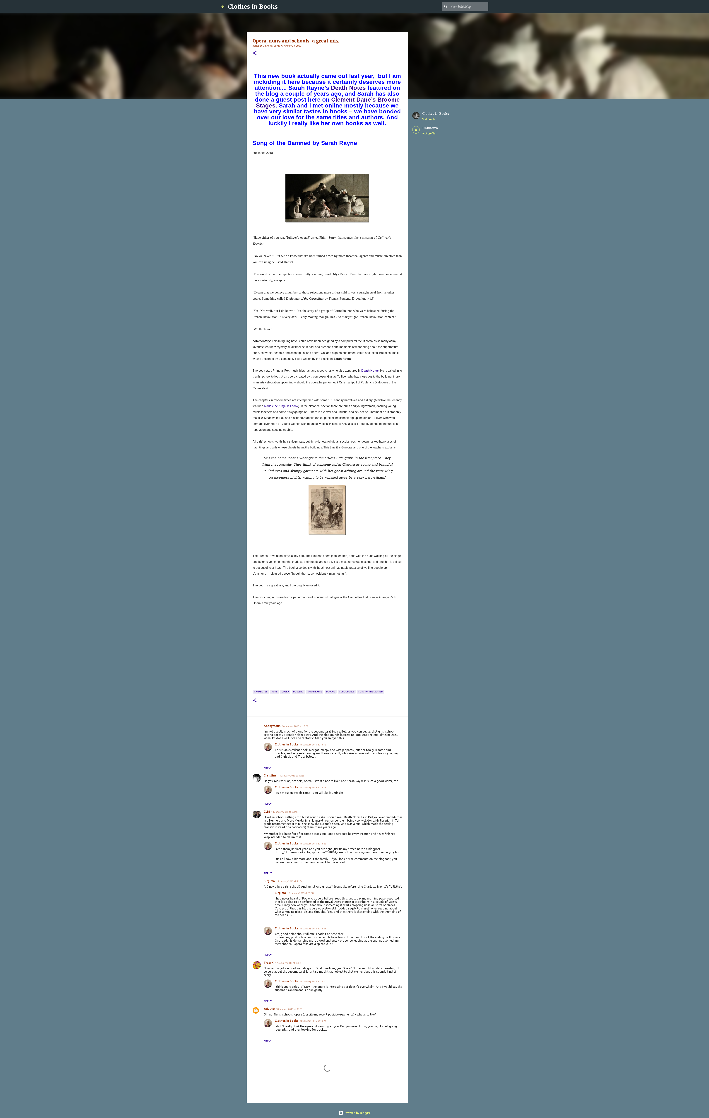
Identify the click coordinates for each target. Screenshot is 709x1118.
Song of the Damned (370, 691)
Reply (268, 767)
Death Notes (348, 87)
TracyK (269, 962)
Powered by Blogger (356, 1112)
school (330, 691)
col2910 (269, 1009)
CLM (267, 811)
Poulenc (298, 691)
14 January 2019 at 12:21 (295, 726)
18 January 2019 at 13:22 (313, 843)
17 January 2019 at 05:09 (288, 963)
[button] (255, 53)
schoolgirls (346, 691)
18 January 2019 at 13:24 (313, 981)
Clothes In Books (253, 6)
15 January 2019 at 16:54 (289, 881)
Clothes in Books (286, 744)
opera (285, 691)
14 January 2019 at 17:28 (291, 775)
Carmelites (260, 691)
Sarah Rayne (315, 691)
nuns (274, 691)
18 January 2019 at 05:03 (289, 1009)
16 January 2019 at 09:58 (300, 893)
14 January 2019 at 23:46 (284, 811)
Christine (270, 775)
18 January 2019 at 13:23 (313, 928)
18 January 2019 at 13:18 (313, 744)
